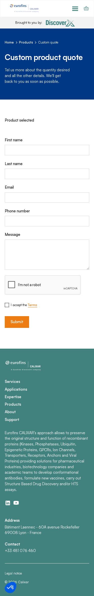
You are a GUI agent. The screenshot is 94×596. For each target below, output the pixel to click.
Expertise (13, 396)
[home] (24, 8)
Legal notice (13, 573)
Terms (32, 305)
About (10, 411)
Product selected (19, 120)
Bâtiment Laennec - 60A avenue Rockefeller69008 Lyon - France (42, 530)
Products (13, 404)
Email (9, 187)
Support (12, 419)
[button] (75, 8)
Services (12, 381)
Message (12, 234)
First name (14, 140)
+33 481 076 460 (20, 550)
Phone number (17, 211)
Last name (14, 163)
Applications (16, 389)
